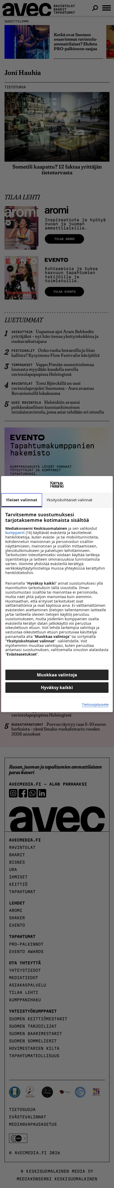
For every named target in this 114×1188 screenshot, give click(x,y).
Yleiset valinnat (21, 499)
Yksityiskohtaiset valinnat (69, 499)
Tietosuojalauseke (95, 704)
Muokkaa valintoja (57, 675)
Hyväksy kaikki (57, 687)
